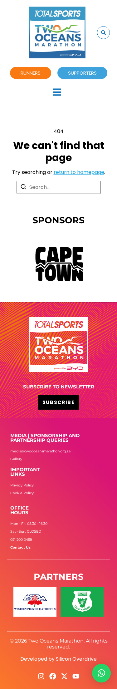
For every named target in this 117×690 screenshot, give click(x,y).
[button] (101, 673)
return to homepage (79, 172)
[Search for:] (59, 187)
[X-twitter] (64, 676)
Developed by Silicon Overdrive (58, 659)
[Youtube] (75, 676)
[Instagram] (41, 676)
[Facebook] (52, 676)
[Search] (23, 188)
